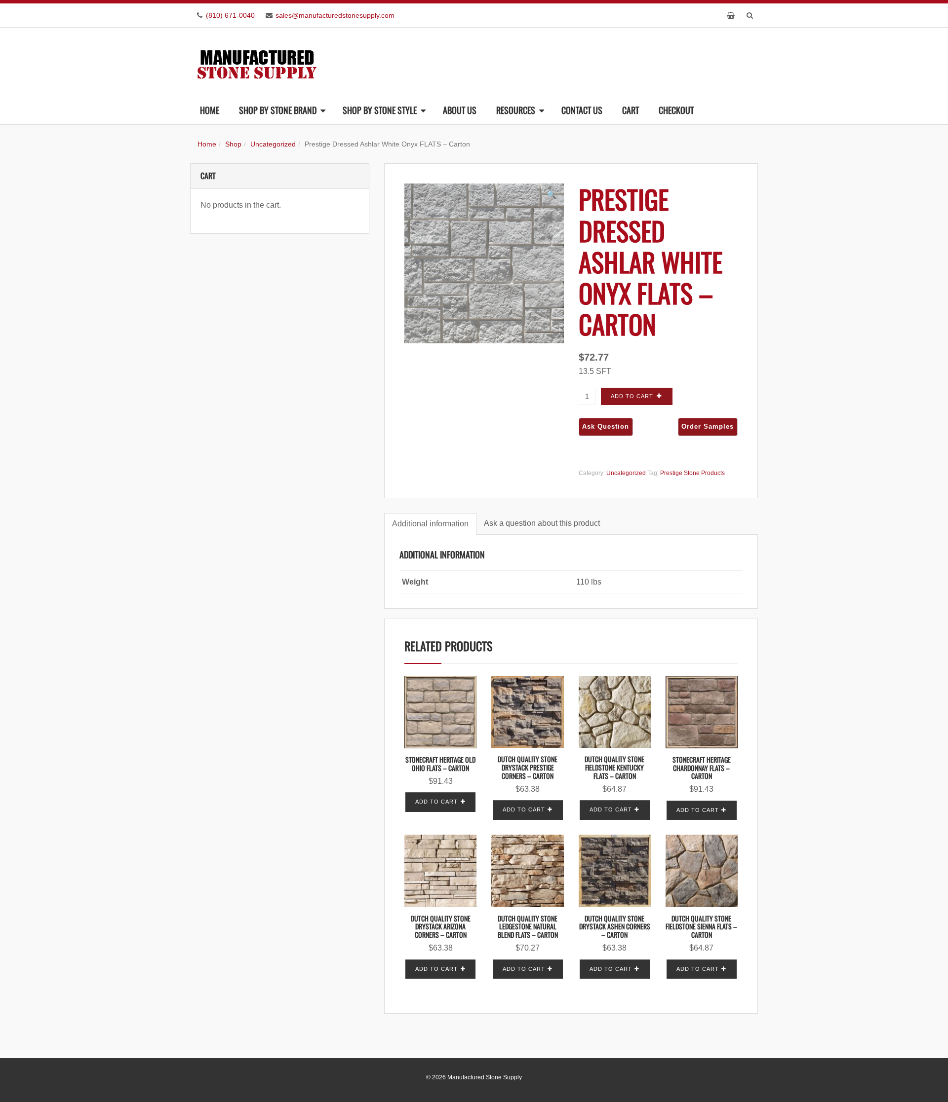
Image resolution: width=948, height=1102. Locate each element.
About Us (459, 110)
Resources (515, 110)
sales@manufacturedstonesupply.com (335, 15)
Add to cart (632, 396)
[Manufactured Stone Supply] (256, 61)
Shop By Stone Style (380, 110)
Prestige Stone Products (692, 473)
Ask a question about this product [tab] (542, 523)
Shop (233, 144)
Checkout (676, 110)
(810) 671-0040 (230, 15)
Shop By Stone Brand (277, 110)
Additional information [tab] (430, 523)
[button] (551, 194)
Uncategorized (273, 144)
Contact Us (581, 110)
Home (209, 110)
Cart (630, 110)
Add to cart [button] (436, 802)
